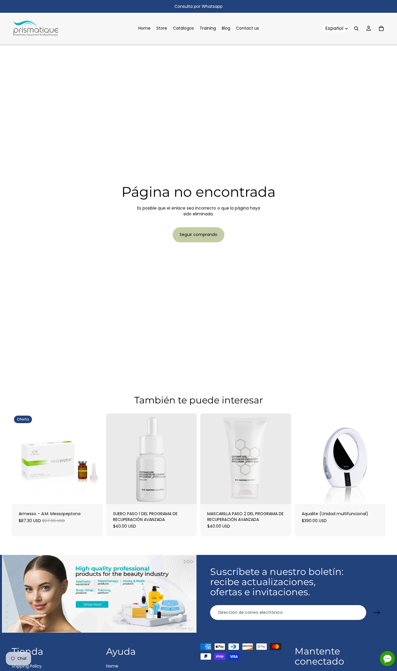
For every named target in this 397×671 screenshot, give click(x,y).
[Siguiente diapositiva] (376, 458)
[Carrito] (381, 28)
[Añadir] (93, 495)
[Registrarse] (377, 612)
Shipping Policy (27, 666)
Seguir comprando (198, 234)
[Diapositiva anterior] (303, 458)
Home (112, 666)
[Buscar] (356, 28)
